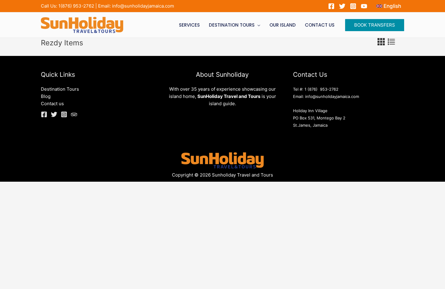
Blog (46, 96)
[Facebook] (331, 6)
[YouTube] (364, 6)
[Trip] (74, 114)
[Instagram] (353, 6)
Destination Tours (60, 89)
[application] (257, 25)
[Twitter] (342, 6)
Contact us (52, 103)
